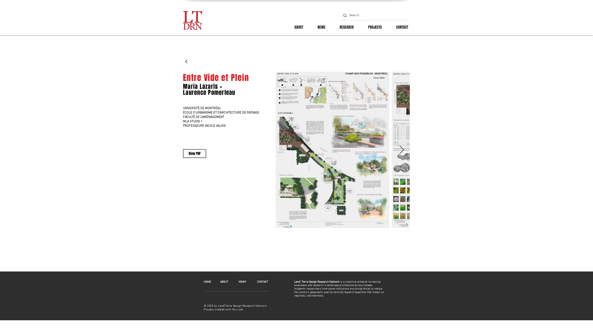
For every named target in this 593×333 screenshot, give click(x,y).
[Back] (186, 61)
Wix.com (237, 309)
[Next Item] (401, 149)
